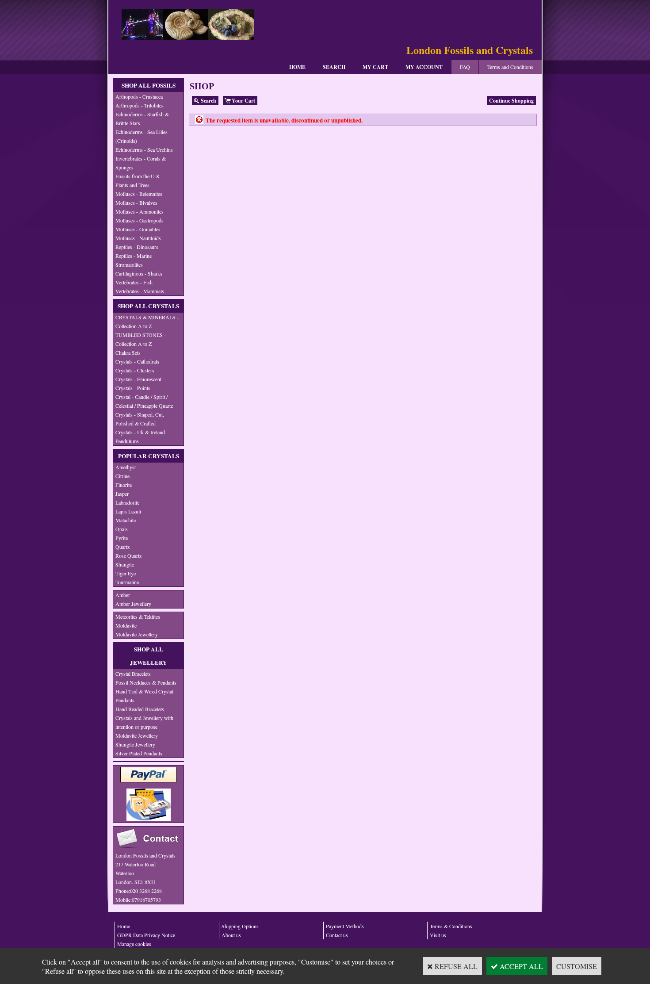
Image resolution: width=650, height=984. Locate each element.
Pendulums (127, 440)
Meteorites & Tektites (137, 616)
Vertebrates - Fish (134, 282)
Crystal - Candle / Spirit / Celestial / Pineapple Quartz (144, 401)
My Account (424, 67)
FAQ (465, 66)
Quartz (122, 546)
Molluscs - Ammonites (139, 211)
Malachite (125, 520)
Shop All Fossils (149, 85)
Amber (122, 594)
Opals (121, 528)
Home (297, 67)
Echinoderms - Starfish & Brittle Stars (142, 118)
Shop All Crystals (148, 306)
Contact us (337, 934)
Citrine (122, 475)
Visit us (438, 934)
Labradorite (127, 502)
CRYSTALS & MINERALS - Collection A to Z (147, 321)
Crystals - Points (132, 387)
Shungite (124, 564)
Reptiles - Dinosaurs (136, 246)
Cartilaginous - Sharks (138, 273)
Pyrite (121, 537)
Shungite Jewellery (135, 744)
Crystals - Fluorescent (138, 379)
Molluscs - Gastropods (139, 220)
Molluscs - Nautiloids (138, 237)
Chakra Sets (128, 352)
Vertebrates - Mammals (139, 291)
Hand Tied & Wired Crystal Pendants (144, 696)
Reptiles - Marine (133, 255)
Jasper (122, 493)
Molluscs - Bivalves (136, 202)
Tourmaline (127, 582)
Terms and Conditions (510, 66)
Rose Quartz (128, 555)
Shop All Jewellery (148, 656)
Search (334, 67)
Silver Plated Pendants (138, 753)
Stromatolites (129, 264)
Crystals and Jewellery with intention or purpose (144, 722)
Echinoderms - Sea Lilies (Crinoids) (141, 136)
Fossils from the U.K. (138, 176)
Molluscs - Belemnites (138, 193)
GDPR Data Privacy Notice (146, 934)
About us (231, 934)
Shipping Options (240, 926)
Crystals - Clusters (134, 370)
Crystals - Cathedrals (137, 361)
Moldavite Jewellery (136, 634)
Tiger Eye (125, 573)
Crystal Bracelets (133, 673)
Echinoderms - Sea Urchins (144, 149)
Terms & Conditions (451, 926)
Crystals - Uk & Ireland (140, 432)
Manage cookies (134, 943)
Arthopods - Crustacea (139, 96)
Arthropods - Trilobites (139, 105)
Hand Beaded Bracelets (139, 708)
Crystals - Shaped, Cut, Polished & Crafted (139, 419)
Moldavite (126, 625)
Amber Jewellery (133, 603)
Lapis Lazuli (128, 511)
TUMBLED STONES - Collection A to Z (140, 339)
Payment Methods (345, 926)
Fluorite (123, 484)
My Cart (375, 67)
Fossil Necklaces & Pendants (145, 682)
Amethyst (125, 467)
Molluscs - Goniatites (138, 229)
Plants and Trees (132, 184)
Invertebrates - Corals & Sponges (140, 163)
